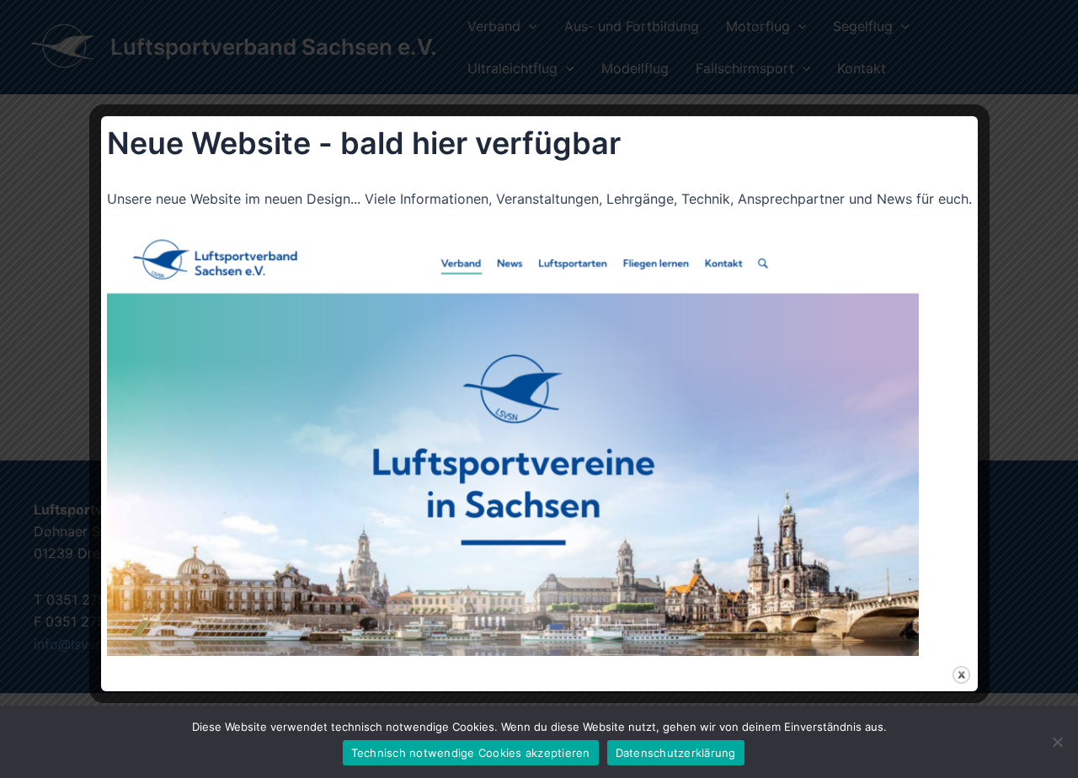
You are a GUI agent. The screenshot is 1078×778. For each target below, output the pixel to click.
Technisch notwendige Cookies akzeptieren (470, 752)
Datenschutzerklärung (676, 752)
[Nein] (1057, 741)
